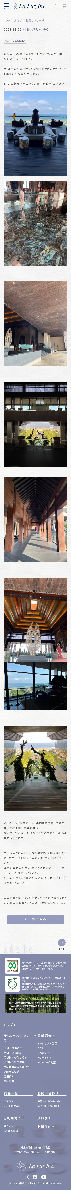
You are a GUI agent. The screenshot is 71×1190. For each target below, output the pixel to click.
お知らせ (44, 1126)
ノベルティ (43, 1053)
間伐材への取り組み (15, 1057)
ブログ (42, 1118)
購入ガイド (10, 1126)
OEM (40, 1048)
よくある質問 (11, 1130)
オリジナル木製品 (47, 1043)
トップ (8, 1025)
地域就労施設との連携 (16, 1067)
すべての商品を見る (15, 1106)
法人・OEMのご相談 (48, 1106)
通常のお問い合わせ (48, 1101)
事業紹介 (44, 1035)
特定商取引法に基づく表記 (35, 1147)
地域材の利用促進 (14, 1062)
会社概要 (9, 1081)
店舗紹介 (9, 1076)
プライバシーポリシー (27, 1152)
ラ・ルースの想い (13, 1052)
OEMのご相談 (11, 1071)
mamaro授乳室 (46, 1062)
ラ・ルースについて (17, 1037)
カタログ (8, 1101)
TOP (62, 949)
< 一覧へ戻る (35, 919)
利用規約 (50, 1152)
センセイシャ (44, 1057)
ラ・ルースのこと (13, 1048)
